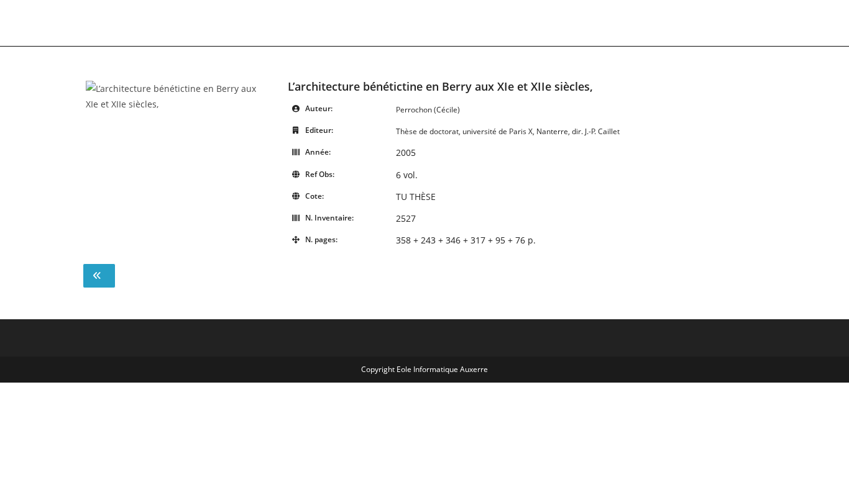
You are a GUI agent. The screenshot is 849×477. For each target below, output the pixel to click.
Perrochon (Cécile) (428, 109)
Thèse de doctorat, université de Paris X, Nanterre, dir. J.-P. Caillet (508, 131)
